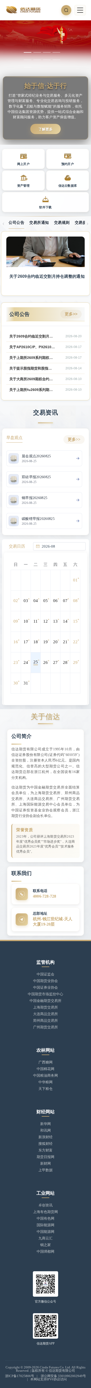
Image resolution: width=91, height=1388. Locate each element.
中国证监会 (45, 974)
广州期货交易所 (45, 1027)
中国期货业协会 (45, 981)
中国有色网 (45, 1218)
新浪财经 (45, 1137)
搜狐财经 (45, 1144)
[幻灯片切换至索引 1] (27, 52)
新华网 (45, 1124)
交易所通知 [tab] (39, 223)
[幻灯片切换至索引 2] (37, 52)
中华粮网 (45, 1082)
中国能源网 (45, 1232)
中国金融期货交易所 (45, 1001)
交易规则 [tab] (62, 223)
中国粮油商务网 (45, 1075)
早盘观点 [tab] (14, 437)
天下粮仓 (45, 1089)
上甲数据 (45, 1170)
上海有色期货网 (45, 1212)
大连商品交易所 (45, 1014)
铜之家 (45, 1245)
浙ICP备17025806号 (19, 1376)
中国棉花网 (45, 1069)
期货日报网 (45, 1157)
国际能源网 (45, 1225)
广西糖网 (45, 1062)
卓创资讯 (45, 1205)
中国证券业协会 (45, 987)
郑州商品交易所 (45, 1020)
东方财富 (45, 1150)
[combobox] (62, 546)
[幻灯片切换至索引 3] (47, 52)
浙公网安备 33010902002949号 (63, 1376)
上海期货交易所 (45, 1007)
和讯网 (45, 1130)
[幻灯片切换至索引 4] (56, 52)
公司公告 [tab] (16, 223)
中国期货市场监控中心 (45, 994)
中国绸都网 (45, 1251)
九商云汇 (45, 1238)
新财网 (45, 1163)
